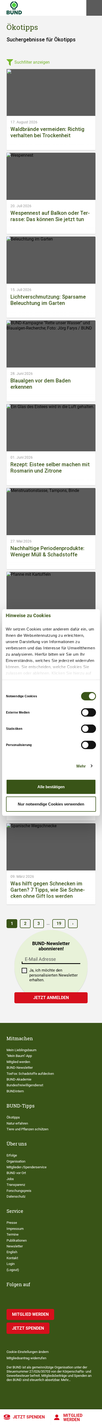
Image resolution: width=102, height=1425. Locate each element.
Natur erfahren (17, 1123)
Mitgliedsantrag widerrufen (26, 1358)
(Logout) (13, 1270)
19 (58, 923)
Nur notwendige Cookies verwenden (51, 804)
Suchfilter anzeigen (32, 62)
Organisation (16, 1161)
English (12, 1252)
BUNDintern (15, 1091)
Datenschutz (16, 1196)
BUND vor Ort (16, 1173)
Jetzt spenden (29, 1417)
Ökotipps (13, 1117)
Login (11, 1264)
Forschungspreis (19, 1191)
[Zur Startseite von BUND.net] (14, 7)
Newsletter (15, 1246)
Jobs (10, 1179)
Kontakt (12, 1258)
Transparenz (16, 1185)
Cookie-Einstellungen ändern (28, 1352)
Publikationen (17, 1240)
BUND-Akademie (19, 1079)
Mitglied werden (72, 1417)
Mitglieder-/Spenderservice (27, 1167)
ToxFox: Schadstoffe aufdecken (30, 1074)
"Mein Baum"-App (19, 1056)
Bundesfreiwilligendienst (25, 1085)
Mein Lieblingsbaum (21, 1050)
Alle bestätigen (51, 787)
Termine (13, 1234)
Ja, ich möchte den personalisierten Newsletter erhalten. (53, 975)
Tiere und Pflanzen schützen (27, 1129)
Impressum (15, 1229)
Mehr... (66, 1380)
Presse (12, 1223)
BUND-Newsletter (20, 1068)
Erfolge (12, 1155)
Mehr (81, 766)
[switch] (88, 712)
